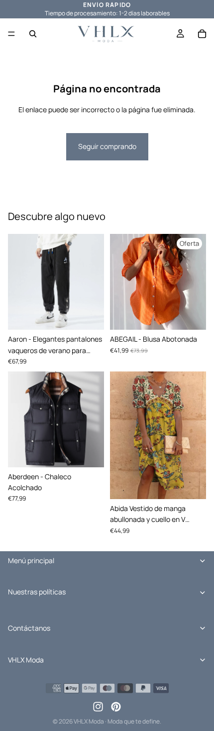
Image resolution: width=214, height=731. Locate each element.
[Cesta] (202, 34)
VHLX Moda (89, 721)
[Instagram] (98, 707)
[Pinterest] (116, 707)
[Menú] (11, 33)
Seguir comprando (107, 146)
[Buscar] (33, 34)
